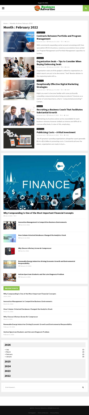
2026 (8, 344)
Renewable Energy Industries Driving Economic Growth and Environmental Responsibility (37, 324)
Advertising (40, 129)
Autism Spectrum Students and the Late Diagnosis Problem (41, 274)
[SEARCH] (83, 387)
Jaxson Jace (42, 41)
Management (40, 32)
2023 (8, 371)
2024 (8, 366)
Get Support (32, 413)
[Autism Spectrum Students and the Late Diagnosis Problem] (9, 277)
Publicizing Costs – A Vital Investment (56, 132)
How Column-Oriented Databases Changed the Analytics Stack (42, 235)
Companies (40, 58)
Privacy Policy (54, 413)
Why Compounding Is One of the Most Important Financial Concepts (38, 212)
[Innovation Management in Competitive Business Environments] (9, 225)
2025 (8, 361)
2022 (8, 376)
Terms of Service (43, 413)
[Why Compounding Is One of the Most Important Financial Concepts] (44, 182)
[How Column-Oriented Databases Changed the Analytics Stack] (9, 238)
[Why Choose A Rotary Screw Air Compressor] (9, 251)
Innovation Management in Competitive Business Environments (42, 222)
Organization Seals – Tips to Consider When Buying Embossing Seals (59, 63)
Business (39, 106)
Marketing (40, 80)
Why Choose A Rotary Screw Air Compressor (34, 248)
